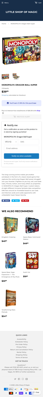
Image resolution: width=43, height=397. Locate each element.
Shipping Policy (21, 355)
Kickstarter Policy (21, 342)
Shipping (5, 95)
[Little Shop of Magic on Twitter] (15, 379)
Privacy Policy (21, 347)
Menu (6, 3)
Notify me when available (21, 156)
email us (27, 367)
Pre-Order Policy (21, 344)
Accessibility (21, 339)
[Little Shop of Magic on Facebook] (19, 379)
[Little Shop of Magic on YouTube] (26, 379)
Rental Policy (21, 352)
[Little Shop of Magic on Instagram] (23, 379)
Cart (39, 3)
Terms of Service (22, 357)
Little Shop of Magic (21, 12)
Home (4, 24)
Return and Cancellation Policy (21, 349)
